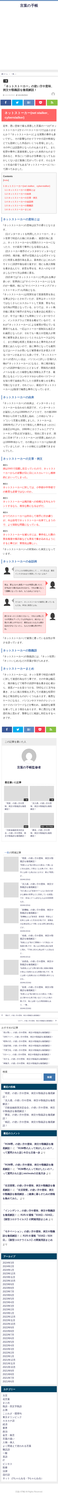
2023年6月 (8, 1295)
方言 (5, 1395)
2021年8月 (8, 1374)
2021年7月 (8, 1378)
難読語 (6, 1449)
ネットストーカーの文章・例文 (21, 198)
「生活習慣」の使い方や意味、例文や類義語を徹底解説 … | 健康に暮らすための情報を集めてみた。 (29, 1194)
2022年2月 (8, 1352)
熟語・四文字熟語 (12, 1406)
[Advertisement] (29, 40)
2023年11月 (9, 1277)
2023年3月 (8, 1306)
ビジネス (7, 1464)
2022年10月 (9, 1324)
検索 (5, 1071)
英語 (5, 1456)
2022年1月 (8, 1356)
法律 (5, 1471)
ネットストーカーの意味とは (20, 190)
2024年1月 (8, 1270)
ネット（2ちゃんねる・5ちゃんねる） (23, 1478)
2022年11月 (9, 1320)
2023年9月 (8, 1284)
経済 (5, 1424)
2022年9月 (8, 1327)
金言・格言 (9, 1435)
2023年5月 (8, 1298)
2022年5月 (8, 1342)
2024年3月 (8, 1262)
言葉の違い (9, 1438)
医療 (5, 1467)
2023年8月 (8, 1288)
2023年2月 (8, 1309)
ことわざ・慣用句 (12, 1413)
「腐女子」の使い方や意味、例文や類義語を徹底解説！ (22, 1015)
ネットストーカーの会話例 (19, 202)
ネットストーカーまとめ (18, 209)
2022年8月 (8, 1331)
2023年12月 (9, 1273)
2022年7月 (8, 1334)
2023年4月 (8, 1302)
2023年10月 (9, 1280)
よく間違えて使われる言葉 (17, 1446)
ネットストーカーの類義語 (19, 205)
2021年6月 (8, 1381)
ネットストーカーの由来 (18, 194)
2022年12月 (9, 1316)
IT (4, 1460)
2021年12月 (9, 1360)
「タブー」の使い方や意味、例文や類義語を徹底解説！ (35, 1021)
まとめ (6, 1402)
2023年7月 (8, 1291)
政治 (5, 1431)
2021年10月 (9, 1367)
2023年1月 (8, 1313)
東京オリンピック (12, 1417)
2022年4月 (8, 1345)
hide (6, 180)
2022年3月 (8, 1349)
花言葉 (6, 1399)
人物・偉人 (9, 1442)
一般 (5, 81)
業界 (5, 1428)
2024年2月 (8, 1266)
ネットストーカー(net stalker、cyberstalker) (26, 186)
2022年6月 (8, 1338)
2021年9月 (8, 1370)
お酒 (5, 1410)
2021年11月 (9, 1363)
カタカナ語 (9, 1420)
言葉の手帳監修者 (29, 767)
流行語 (6, 1474)
